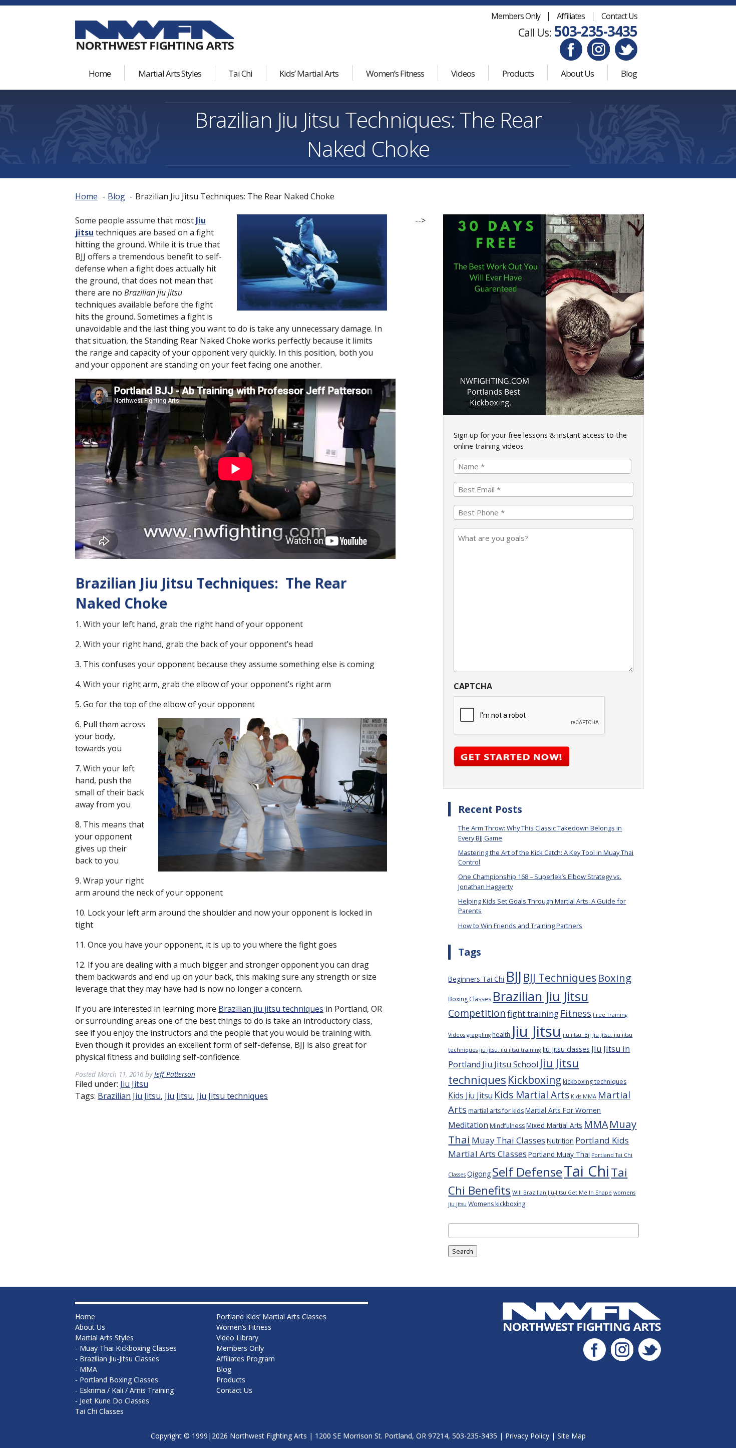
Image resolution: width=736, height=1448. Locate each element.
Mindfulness (507, 1125)
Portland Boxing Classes (119, 1379)
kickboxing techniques (594, 1081)
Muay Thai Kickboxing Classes (128, 1348)
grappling (479, 1034)
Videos (463, 73)
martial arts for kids (496, 1110)
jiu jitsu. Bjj (577, 1034)
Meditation (468, 1124)
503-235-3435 (595, 31)
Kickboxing (534, 1079)
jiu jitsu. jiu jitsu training (510, 1049)
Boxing (614, 978)
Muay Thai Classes (508, 1140)
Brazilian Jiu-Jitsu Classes (119, 1358)
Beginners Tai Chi (476, 979)
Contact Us (619, 16)
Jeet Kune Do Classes (114, 1400)
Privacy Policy (527, 1435)
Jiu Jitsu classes (566, 1049)
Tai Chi (240, 73)
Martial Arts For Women (563, 1110)
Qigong (479, 1174)
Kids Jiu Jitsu (470, 1095)
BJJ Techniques (559, 977)
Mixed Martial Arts (554, 1125)
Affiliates (571, 16)
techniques (270, 1008)
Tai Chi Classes (99, 1411)
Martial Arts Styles (169, 73)
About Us (577, 73)
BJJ (514, 976)
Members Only (515, 16)
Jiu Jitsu (134, 1083)
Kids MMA (583, 1096)
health (501, 1034)
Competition (477, 1013)
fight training (533, 1013)
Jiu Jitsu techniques (232, 1095)
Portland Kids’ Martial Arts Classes (271, 1316)
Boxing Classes (469, 999)
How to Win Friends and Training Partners (520, 925)
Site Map (571, 1435)
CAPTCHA (473, 686)
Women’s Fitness (395, 73)
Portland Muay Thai (559, 1154)
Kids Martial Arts (531, 1094)
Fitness (575, 1013)
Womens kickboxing (496, 1204)
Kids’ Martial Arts (308, 73)
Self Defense (527, 1172)
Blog (629, 73)
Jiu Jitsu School (510, 1064)
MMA (596, 1124)
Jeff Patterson (174, 1074)
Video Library (237, 1337)
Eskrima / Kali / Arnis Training (127, 1390)
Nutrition (560, 1140)
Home (100, 73)
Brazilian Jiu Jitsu (129, 1095)
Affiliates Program (245, 1358)
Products (518, 73)
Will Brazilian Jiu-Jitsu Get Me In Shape (562, 1192)
